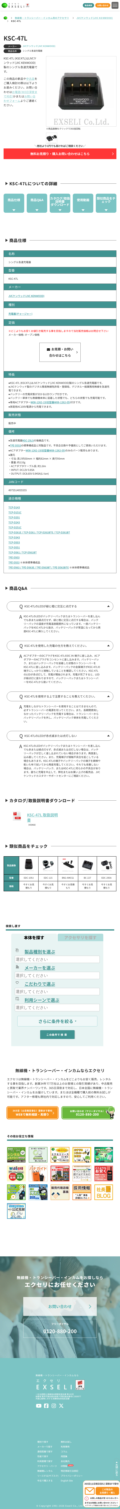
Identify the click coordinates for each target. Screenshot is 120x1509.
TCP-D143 (14, 507)
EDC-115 (48, 877)
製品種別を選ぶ (40, 951)
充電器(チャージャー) (20, 314)
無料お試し (66, 1441)
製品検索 (88, 5)
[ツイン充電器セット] (28, 865)
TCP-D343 (14, 537)
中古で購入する (45, 1480)
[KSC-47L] (51, 138)
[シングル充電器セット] (48, 865)
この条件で (57, 1034)
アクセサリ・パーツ (47, 1466)
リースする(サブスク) (47, 1475)
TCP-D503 (14, 542)
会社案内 (65, 1461)
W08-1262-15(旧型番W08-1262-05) (50, 402)
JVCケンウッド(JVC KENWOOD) (95, 17)
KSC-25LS (28, 440)
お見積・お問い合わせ (61, 352)
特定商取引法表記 (69, 1470)
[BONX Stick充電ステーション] (68, 865)
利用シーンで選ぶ (42, 1000)
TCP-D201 (14, 517)
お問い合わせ (102, 5)
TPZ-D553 (15, 445)
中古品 (30, 79)
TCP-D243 (14, 522)
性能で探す (42, 1456)
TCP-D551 (14, 547)
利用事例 (65, 1446)
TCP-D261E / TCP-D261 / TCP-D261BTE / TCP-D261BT (39, 532)
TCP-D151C (14, 512)
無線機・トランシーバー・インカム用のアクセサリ (42, 17)
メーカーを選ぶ (40, 967)
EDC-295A (106, 877)
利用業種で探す (45, 1461)
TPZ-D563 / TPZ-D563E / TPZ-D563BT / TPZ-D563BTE (38, 567)
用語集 (64, 1456)
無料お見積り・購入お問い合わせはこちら (60, 153)
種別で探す (42, 1441)
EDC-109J (29, 877)
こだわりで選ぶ (40, 984)
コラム (64, 1451)
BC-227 (87, 877)
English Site (67, 1480)
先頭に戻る (117, 1470)
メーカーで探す (44, 1446)
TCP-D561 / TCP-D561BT (22, 552)
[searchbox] (58, 959)
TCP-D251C (14, 527)
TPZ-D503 (14, 557)
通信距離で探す (45, 1451)
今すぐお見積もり (28, 886)
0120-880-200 (60, 1328)
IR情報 (64, 1466)
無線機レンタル (45, 1470)
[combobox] (57, 959)
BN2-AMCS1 (68, 877)
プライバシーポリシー (72, 1475)
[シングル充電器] (87, 865)
